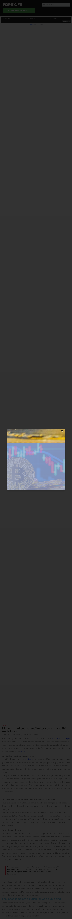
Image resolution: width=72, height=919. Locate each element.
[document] (36, 459)
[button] (62, 432)
